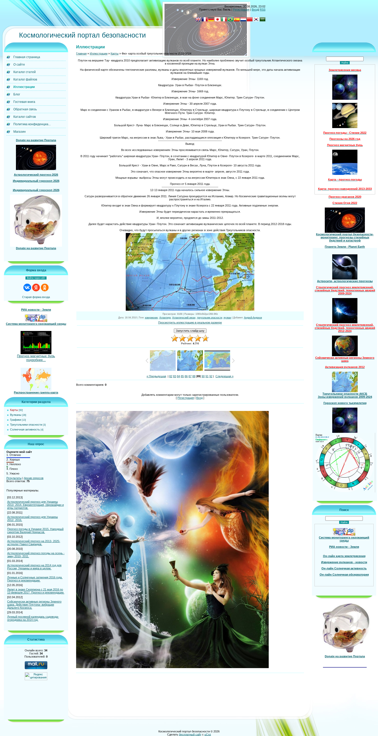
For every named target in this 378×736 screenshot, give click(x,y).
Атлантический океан (183, 317)
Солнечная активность (25, 429)
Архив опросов (33, 478)
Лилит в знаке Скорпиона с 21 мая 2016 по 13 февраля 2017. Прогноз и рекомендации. (35, 591)
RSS (262, 9)
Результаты (14, 478)
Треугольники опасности (26, 424)
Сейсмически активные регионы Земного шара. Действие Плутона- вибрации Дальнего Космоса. (34, 604)
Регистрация (241, 9)
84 (178, 376)
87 (190, 376)
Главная (81, 53)
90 (203, 376)
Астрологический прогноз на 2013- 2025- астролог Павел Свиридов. (33, 543)
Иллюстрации (98, 53)
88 (193, 376)
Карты (14, 409)
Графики (15, 419)
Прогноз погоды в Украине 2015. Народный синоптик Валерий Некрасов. (35, 530)
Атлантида (165, 317)
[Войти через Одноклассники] (45, 287)
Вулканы (15, 414)
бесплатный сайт (190, 734)
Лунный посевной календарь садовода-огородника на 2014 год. (33, 618)
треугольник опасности (209, 317)
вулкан (227, 317)
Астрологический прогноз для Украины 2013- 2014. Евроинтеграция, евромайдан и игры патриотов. (35, 504)
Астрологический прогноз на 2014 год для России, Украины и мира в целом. (34, 567)
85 (182, 376)
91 (207, 376)
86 (186, 376)
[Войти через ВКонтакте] (27, 287)
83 (174, 376)
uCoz (207, 734)
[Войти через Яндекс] (36, 287)
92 (210, 376)
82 (170, 376)
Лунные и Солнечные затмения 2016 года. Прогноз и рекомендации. (34, 579)
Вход (255, 9)
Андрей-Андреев (253, 317)
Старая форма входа (36, 297)
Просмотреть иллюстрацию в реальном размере (190, 322)
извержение (151, 317)
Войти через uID (36, 278)
